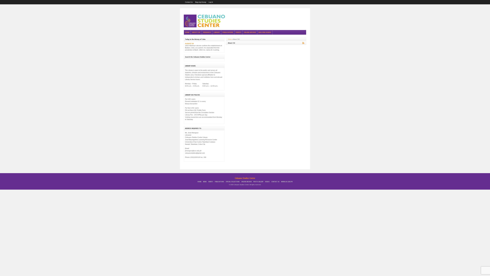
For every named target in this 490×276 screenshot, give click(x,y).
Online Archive (250, 32)
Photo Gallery (258, 182)
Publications (228, 32)
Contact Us (189, 2)
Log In (211, 2)
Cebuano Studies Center (245, 178)
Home (187, 32)
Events (238, 32)
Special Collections (233, 182)
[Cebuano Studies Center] (205, 27)
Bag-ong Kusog (200, 2)
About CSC (196, 32)
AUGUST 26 (189, 43)
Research (207, 32)
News (205, 182)
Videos (267, 182)
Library (217, 32)
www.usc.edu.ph (287, 182)
